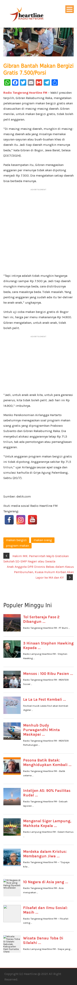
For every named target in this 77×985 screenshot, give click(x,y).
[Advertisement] (38, 233)
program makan (17, 545)
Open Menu (69, 9)
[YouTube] (32, 520)
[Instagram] (21, 520)
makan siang (43, 540)
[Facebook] (9, 520)
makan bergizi (16, 540)
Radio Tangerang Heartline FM (25, 92)
